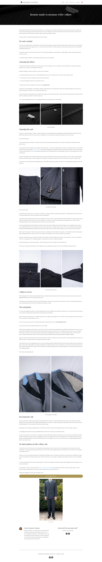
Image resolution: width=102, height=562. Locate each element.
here (44, 30)
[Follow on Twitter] (69, 534)
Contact (78, 2)
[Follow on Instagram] (67, 534)
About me (72, 2)
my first (35, 149)
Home (63, 2)
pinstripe (38, 149)
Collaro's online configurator (45, 467)
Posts (67, 2)
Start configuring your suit (51, 476)
